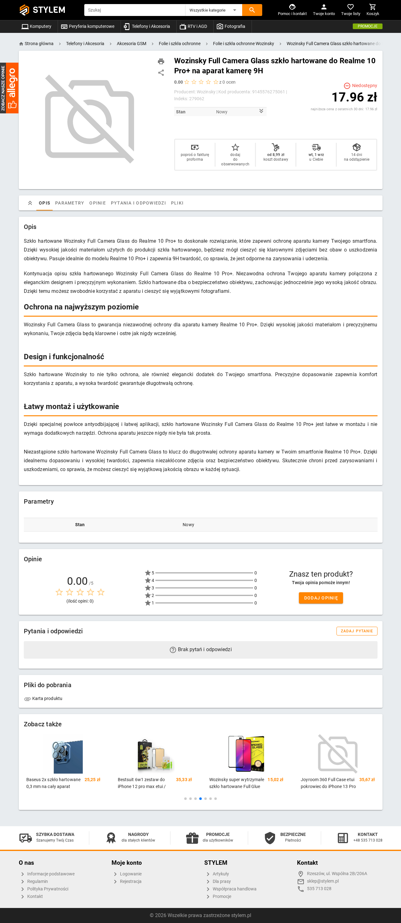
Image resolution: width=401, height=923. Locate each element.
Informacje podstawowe (50, 874)
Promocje (368, 26)
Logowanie (130, 874)
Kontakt (34, 896)
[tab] (30, 202)
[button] (214, 10)
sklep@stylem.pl (323, 881)
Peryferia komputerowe (91, 26)
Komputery (40, 26)
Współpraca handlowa (234, 889)
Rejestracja (130, 881)
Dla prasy (221, 881)
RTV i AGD (197, 26)
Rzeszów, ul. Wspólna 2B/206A (337, 873)
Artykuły (220, 874)
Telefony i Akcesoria (150, 26)
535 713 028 (319, 888)
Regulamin (37, 881)
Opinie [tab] (97, 202)
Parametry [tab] (69, 202)
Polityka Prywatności (47, 889)
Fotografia (234, 26)
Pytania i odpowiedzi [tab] (138, 202)
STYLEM (49, 10)
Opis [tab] (44, 202)
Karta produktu (47, 698)
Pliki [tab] (177, 202)
